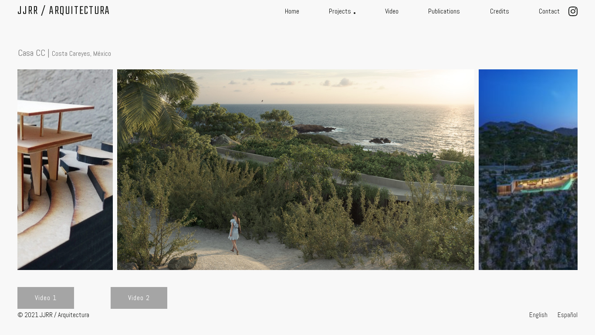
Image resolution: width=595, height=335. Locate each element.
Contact (549, 11)
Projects (340, 11)
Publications (444, 11)
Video (392, 11)
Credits (499, 11)
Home (292, 11)
